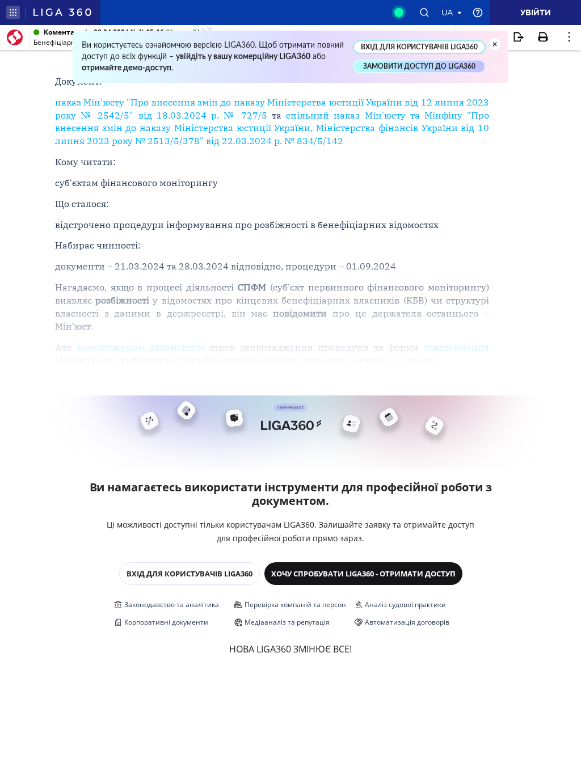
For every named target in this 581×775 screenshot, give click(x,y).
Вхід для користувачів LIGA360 (189, 573)
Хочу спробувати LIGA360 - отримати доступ (363, 573)
